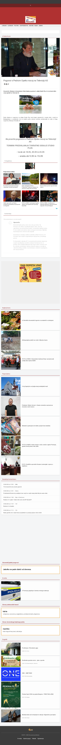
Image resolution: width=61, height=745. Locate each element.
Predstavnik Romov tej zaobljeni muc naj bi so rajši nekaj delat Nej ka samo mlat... (25, 493)
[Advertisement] (30, 291)
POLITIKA (16, 25)
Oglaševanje (40, 738)
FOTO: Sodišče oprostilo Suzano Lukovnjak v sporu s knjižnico (37, 465)
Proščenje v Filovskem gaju (30, 648)
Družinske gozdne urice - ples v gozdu (33, 660)
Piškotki (34, 738)
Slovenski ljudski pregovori (10, 562)
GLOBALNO (10, 25)
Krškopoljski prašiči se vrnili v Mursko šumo (34, 340)
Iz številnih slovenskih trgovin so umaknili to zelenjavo (37, 320)
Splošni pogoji (27, 738)
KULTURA (31, 25)
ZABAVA (41, 25)
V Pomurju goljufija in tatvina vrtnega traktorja (35, 590)
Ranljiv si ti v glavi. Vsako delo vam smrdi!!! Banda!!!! (17, 499)
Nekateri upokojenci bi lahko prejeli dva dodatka (36, 425)
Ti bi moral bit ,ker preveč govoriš (12, 487)
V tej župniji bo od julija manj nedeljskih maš (35, 386)
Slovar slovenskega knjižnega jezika (13, 622)
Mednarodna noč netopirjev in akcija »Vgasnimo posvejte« (39, 714)
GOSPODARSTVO (24, 25)
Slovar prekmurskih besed (10, 604)
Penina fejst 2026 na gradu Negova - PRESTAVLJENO (37, 694)
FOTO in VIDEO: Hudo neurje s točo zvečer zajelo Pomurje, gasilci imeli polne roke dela (39, 445)
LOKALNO (4, 25)
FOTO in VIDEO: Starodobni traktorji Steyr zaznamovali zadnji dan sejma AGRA (38, 359)
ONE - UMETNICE (27, 673)
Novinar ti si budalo (8, 506)
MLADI (36, 25)
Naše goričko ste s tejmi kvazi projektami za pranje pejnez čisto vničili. (22, 512)
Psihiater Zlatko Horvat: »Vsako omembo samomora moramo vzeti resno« (37, 406)
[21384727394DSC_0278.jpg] (30, 166)
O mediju (19, 738)
